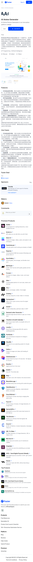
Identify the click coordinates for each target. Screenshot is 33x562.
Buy (31, 182)
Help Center (4, 541)
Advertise (3, 551)
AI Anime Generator (9, 7)
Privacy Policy (23, 560)
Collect (13, 54)
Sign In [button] (22, 2)
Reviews (3, 538)
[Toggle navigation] (3, 2)
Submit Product (5, 544)
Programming (6, 51)
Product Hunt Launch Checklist (9, 524)
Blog (2, 534)
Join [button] (29, 2)
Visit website (11, 192)
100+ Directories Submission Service (11, 527)
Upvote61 (17, 28)
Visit (4, 29)
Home (2, 7)
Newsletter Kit (5, 521)
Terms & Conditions (11, 560)
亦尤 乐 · (7, 203)
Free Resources (5, 518)
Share (19, 54)
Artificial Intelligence (16, 51)
